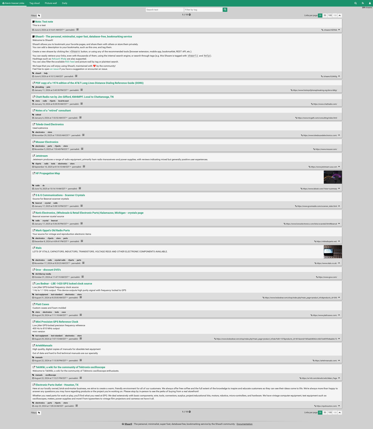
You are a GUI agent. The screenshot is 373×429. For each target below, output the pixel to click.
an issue (54, 69)
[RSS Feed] (363, 3)
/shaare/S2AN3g (330, 76)
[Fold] (339, 30)
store (37, 101)
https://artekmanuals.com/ (325, 361)
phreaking (39, 87)
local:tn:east (63, 101)
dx (44, 185)
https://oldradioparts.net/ (326, 241)
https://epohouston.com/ (326, 406)
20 (320, 15)
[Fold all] (340, 15)
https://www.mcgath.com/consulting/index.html (317, 118)
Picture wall (51, 3)
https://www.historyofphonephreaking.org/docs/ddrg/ (314, 90)
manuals (39, 357)
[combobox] (203, 9)
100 (330, 15)
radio (45, 101)
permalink (54, 30)
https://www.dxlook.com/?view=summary (319, 189)
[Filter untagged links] (39, 16)
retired (38, 115)
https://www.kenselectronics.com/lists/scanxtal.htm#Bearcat (311, 224)
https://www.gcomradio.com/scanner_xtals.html (317, 206)
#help (63, 58)
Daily (64, 3)
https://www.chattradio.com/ (325, 104)
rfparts (53, 101)
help (45, 73)
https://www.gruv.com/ (327, 277)
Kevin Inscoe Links (14, 3)
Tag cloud (34, 3)
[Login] (370, 3)
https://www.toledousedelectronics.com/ (320, 135)
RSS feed (70, 61)
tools (53, 164)
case (64, 312)
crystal (48, 203)
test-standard (56, 294)
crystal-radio (60, 260)
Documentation (245, 424)
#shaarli (56, 58)
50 (325, 15)
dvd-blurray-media (43, 274)
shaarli (38, 73)
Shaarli (128, 424)
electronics (40, 132)
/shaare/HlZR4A (330, 30)
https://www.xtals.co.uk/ (326, 263)
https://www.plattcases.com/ (324, 315)
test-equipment (41, 294)
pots (48, 87)
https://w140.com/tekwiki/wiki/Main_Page (319, 378)
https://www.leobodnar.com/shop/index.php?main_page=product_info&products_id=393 (300, 298)
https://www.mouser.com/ (326, 149)
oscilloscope (50, 375)
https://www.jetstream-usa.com (323, 167)
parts (50, 146)
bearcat (38, 203)
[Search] (355, 3)
